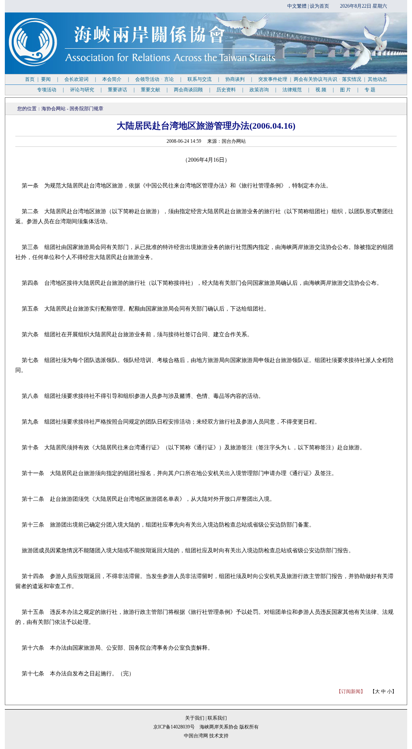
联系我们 (217, 718)
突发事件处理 (272, 79)
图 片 (345, 90)
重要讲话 (117, 90)
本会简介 (112, 79)
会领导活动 (147, 79)
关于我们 (195, 718)
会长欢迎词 (76, 79)
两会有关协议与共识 (315, 79)
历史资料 (226, 90)
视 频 (320, 90)
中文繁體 (297, 6)
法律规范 (292, 90)
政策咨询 (259, 90)
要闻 (46, 79)
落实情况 (351, 79)
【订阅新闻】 (350, 691)
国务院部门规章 (86, 108)
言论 (169, 79)
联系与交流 (199, 79)
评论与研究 (82, 90)
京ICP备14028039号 (174, 727)
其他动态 (377, 79)
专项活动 (46, 90)
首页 (30, 79)
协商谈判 (235, 79)
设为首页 (319, 6)
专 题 (370, 90)
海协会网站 (53, 108)
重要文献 (150, 90)
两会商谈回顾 (188, 90)
